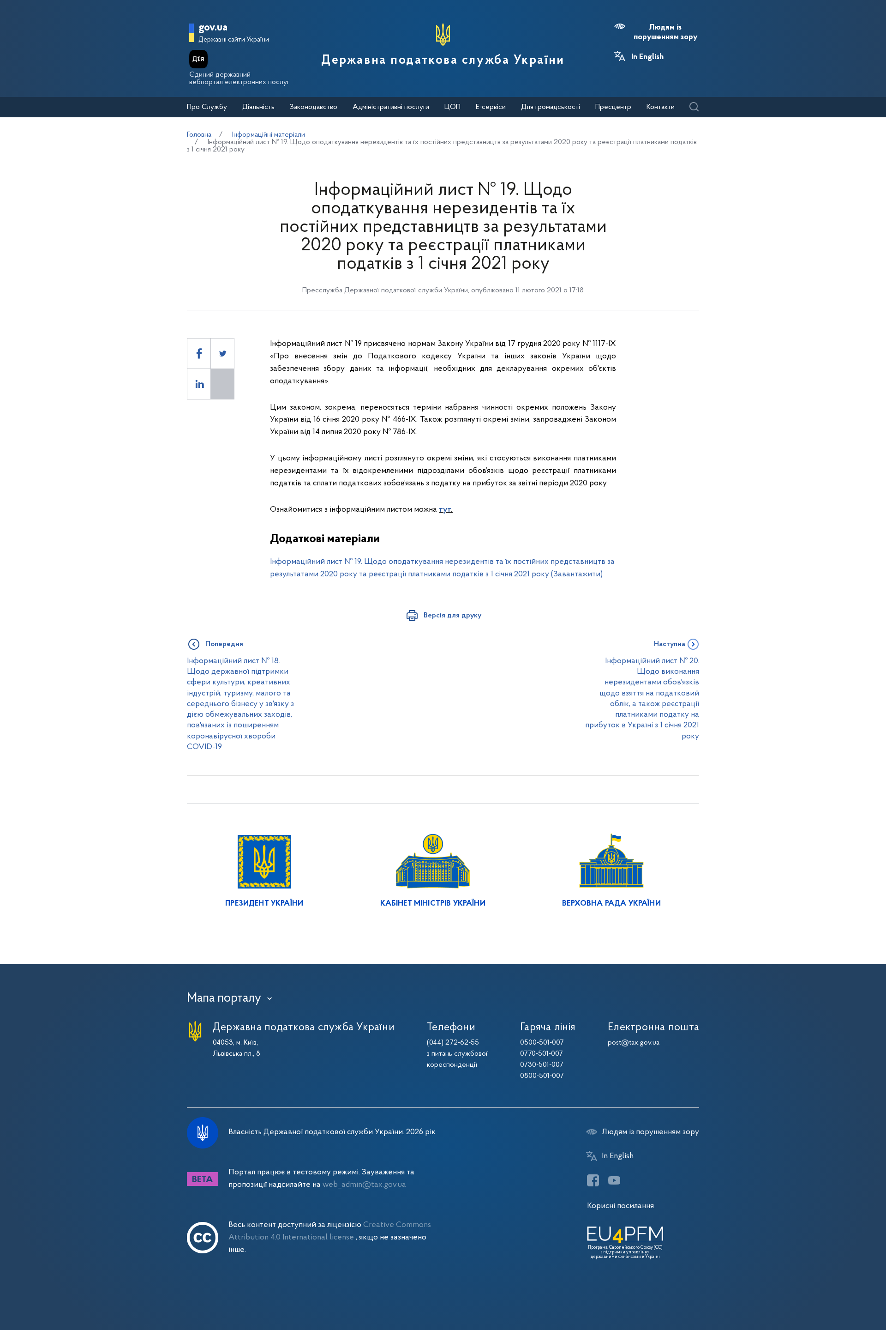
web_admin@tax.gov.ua (364, 1185)
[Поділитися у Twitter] (222, 354)
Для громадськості (550, 107)
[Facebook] (593, 1180)
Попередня (224, 644)
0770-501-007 (541, 1054)
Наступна (669, 644)
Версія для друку (452, 615)
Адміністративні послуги (391, 107)
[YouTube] (614, 1180)
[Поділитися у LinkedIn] (198, 384)
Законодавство (313, 107)
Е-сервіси (491, 107)
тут (445, 510)
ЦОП (452, 107)
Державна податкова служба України (442, 60)
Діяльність (258, 107)
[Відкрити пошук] (693, 107)
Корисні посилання (620, 1206)
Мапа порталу (224, 998)
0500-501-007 (542, 1042)
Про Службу (207, 107)
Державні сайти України (233, 39)
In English (647, 57)
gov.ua (212, 28)
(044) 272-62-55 (453, 1042)
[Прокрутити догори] (840, 1293)
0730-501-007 (541, 1065)
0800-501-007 (542, 1076)
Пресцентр (613, 107)
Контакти (661, 107)
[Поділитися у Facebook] (198, 354)
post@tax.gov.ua (633, 1042)
